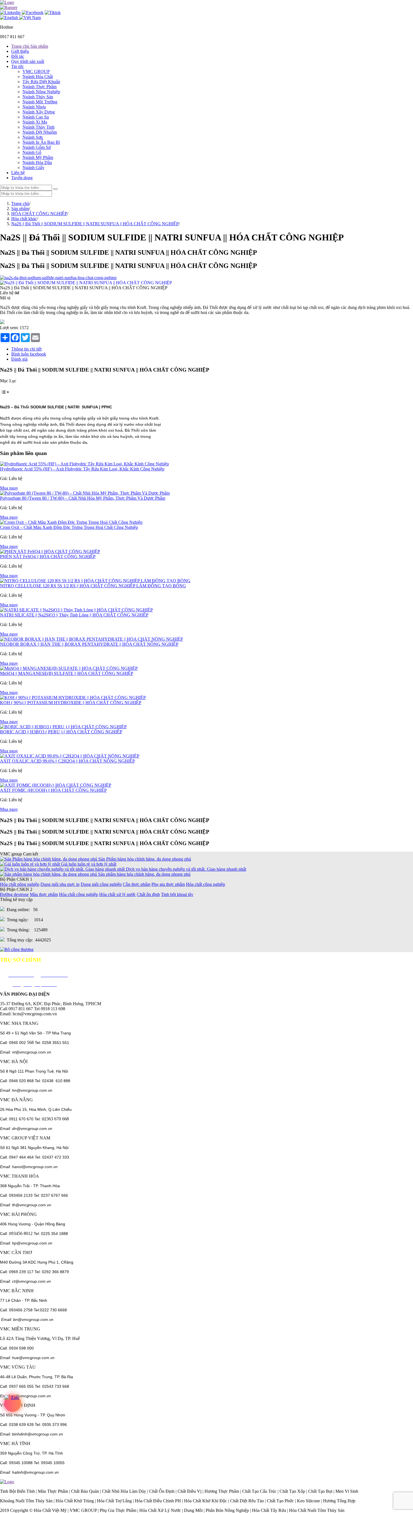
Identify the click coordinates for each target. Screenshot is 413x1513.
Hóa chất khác (24, 218)
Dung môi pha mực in (60, 884)
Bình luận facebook (28, 354)
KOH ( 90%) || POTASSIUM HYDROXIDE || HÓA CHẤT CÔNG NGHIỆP (70, 702)
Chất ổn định (148, 894)
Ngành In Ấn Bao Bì (41, 142)
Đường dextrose (14, 894)
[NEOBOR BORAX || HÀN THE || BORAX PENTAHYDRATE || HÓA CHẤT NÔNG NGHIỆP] (91, 639)
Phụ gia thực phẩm (168, 884)
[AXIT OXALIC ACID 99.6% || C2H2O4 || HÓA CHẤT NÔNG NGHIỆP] (69, 756)
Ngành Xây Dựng (38, 112)
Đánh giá (19, 359)
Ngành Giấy (33, 167)
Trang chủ (20, 203)
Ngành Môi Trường (39, 101)
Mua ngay (9, 488)
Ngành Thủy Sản (37, 96)
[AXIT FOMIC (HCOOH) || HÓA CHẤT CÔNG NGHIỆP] (55, 785)
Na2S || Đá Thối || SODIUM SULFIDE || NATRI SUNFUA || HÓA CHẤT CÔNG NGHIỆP (95, 223)
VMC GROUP (36, 71)
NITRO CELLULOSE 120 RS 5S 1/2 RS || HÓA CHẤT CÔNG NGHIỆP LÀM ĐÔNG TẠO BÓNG (93, 585)
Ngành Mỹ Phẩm (37, 157)
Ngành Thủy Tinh (38, 127)
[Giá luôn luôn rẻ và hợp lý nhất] (30, 864)
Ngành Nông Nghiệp (41, 91)
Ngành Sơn (32, 137)
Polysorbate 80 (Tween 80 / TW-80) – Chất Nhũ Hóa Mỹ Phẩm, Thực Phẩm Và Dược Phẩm (82, 498)
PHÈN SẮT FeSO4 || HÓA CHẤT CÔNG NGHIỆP (48, 556)
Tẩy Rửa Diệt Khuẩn (41, 81)
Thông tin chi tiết (26, 349)
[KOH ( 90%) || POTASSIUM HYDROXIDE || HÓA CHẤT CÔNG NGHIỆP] (73, 697)
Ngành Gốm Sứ (36, 147)
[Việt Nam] (30, 17)
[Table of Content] (206, 392)
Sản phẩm (20, 208)
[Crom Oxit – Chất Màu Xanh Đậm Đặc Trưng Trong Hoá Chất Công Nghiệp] (71, 522)
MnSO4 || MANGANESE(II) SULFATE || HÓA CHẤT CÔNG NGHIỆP (66, 673)
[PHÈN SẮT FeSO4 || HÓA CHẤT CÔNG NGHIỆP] (50, 551)
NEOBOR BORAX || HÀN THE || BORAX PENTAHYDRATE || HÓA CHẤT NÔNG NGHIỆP (89, 644)
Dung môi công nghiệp (101, 884)
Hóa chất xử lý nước (117, 894)
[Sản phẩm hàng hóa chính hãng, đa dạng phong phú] (49, 874)
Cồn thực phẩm (136, 884)
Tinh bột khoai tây (177, 894)
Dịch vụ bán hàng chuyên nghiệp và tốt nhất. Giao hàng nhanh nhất (186, 869)
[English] (9, 17)
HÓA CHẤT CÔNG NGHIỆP (39, 213)
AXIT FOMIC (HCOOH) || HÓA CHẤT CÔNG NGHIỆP (53, 790)
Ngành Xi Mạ (34, 122)
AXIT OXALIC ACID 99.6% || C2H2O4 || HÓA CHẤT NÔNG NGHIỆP (67, 761)
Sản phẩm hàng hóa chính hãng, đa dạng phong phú (144, 874)
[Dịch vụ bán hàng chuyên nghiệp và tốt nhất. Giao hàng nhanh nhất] (63, 869)
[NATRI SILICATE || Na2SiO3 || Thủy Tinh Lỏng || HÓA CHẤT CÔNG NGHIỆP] (76, 610)
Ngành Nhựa (34, 106)
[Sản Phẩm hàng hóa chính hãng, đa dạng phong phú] (49, 859)
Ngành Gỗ (31, 152)
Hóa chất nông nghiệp (19, 884)
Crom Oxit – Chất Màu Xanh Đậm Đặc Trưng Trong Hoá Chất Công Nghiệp (69, 527)
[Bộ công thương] (16, 949)
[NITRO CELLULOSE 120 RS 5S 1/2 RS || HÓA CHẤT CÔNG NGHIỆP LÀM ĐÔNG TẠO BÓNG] (95, 580)
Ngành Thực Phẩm (39, 86)
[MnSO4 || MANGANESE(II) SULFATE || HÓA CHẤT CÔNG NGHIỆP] (69, 668)
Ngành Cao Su (35, 117)
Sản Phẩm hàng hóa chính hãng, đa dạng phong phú (144, 859)
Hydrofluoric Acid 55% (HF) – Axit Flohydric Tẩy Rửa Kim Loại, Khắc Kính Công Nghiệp (82, 469)
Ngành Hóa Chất (37, 76)
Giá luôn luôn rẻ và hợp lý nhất (88, 864)
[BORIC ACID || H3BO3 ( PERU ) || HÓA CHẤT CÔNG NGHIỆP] (63, 726)
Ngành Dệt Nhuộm (39, 132)
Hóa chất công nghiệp (205, 884)
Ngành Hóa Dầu (37, 162)
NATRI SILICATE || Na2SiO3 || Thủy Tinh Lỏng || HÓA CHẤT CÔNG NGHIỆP (74, 615)
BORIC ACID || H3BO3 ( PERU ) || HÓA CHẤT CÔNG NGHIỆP (61, 731)
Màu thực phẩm (44, 894)
